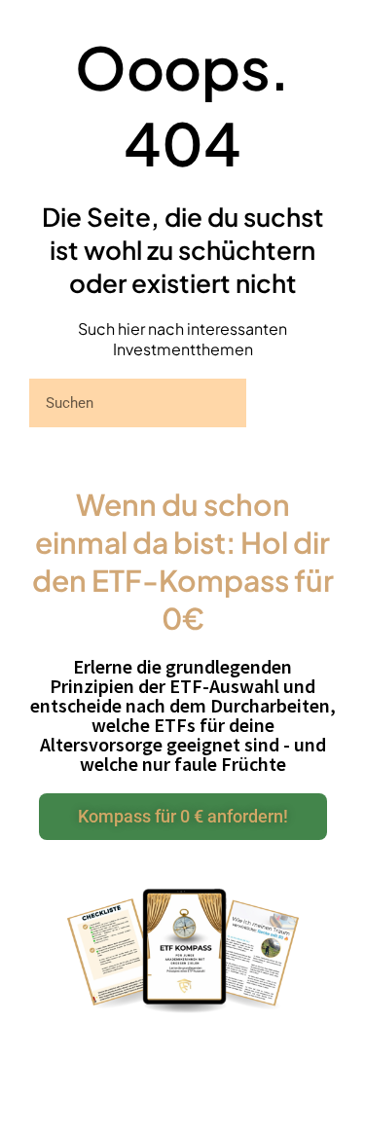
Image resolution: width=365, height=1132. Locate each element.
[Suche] (291, 403)
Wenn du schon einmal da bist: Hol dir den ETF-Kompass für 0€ (183, 561)
